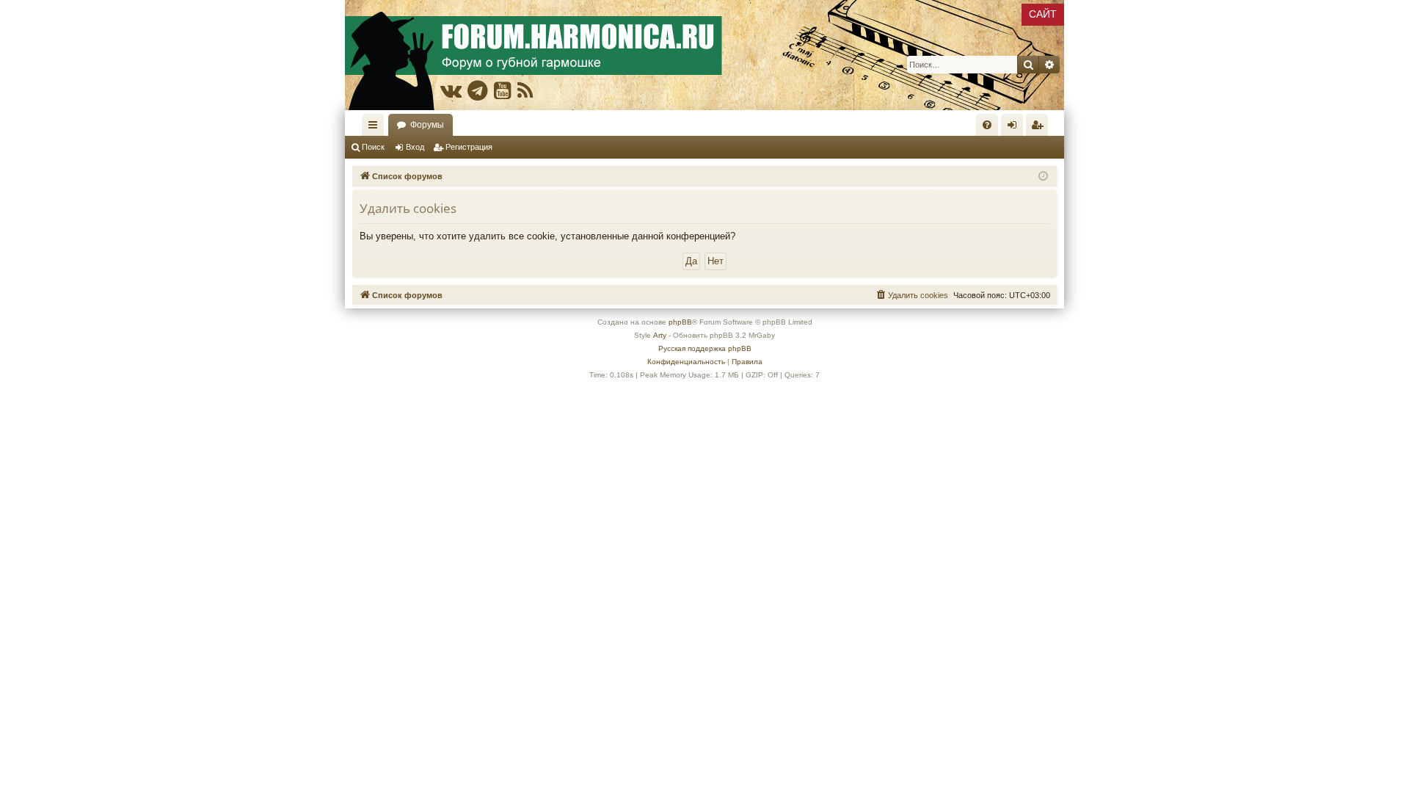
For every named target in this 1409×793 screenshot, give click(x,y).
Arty (659, 335)
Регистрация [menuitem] (1040, 128)
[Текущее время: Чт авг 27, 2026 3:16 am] (1043, 176)
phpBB (680, 322)
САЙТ (1043, 14)
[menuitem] (987, 125)
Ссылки (376, 128)
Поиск (373, 146)
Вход (415, 146)
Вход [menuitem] (1015, 128)
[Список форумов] (704, 55)
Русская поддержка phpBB (704, 348)
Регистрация (468, 146)
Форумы (427, 125)
